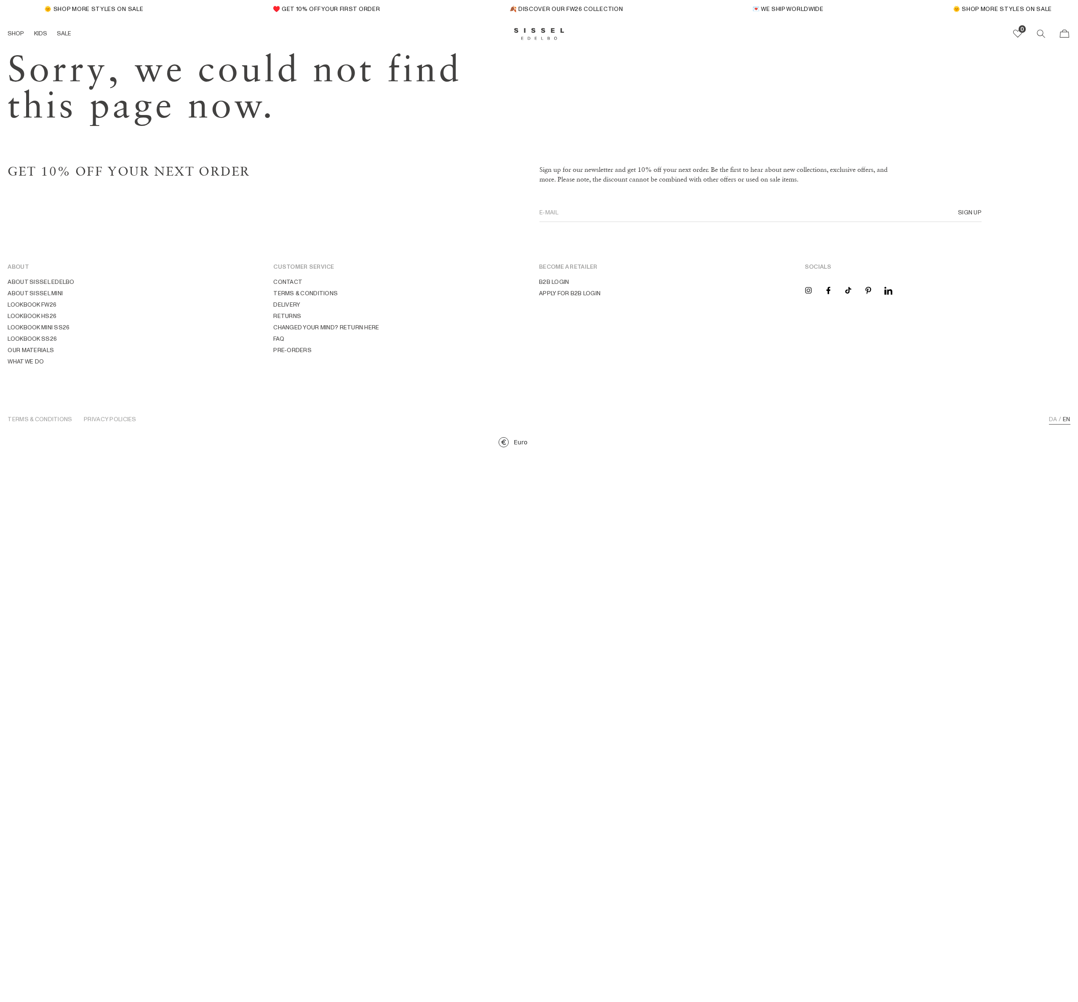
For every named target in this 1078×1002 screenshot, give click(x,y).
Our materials (31, 350)
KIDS (40, 33)
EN (1066, 419)
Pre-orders (292, 350)
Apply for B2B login (569, 293)
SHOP (16, 33)
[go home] (539, 34)
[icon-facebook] (828, 289)
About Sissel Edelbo (41, 281)
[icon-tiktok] (848, 289)
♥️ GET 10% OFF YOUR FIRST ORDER (318, 8)
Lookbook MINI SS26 (38, 327)
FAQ (278, 338)
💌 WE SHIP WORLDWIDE (779, 8)
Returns (287, 316)
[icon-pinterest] (868, 289)
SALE (64, 33)
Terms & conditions (305, 293)
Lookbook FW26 (32, 304)
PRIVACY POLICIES (110, 419)
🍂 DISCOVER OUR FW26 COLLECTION (558, 8)
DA (1053, 419)
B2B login (554, 281)
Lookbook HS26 (32, 316)
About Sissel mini (35, 293)
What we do (26, 361)
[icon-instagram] (808, 289)
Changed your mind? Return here (326, 327)
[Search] (1041, 34)
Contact (287, 281)
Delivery (286, 304)
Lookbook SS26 (32, 338)
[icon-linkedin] (888, 289)
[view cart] (1064, 34)
